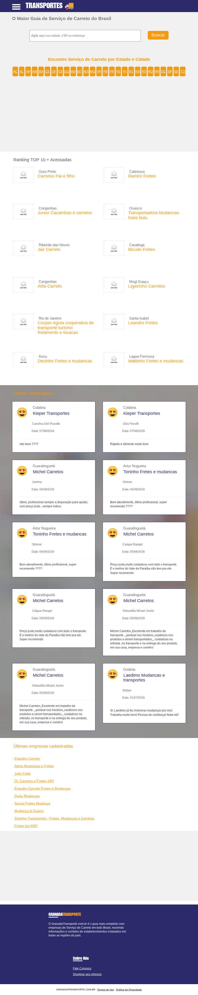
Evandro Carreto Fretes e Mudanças (42, 788)
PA (99, 71)
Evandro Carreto (27, 758)
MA (73, 71)
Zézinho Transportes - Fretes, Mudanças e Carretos (54, 818)
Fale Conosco (82, 968)
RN (137, 71)
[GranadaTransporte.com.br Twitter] (52, 939)
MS (86, 71)
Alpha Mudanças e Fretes (34, 766)
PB (105, 71)
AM (34, 71)
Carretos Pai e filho (56, 176)
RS (144, 71)
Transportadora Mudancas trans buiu (153, 215)
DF (54, 71)
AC (15, 71)
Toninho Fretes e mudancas (150, 471)
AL (22, 71)
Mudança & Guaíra (28, 811)
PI (124, 71)
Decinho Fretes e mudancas (65, 361)
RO (150, 71)
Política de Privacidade (129, 989)
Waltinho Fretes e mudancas (155, 361)
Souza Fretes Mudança (32, 803)
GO (67, 71)
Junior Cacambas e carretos (65, 212)
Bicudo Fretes (141, 249)
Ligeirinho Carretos (146, 286)
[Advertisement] (102, 115)
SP (170, 71)
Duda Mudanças (27, 796)
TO (182, 71)
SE (176, 71)
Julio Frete (22, 773)
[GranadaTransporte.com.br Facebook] (49, 939)
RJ (131, 71)
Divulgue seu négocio (87, 974)
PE (118, 71)
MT (79, 71)
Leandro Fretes (143, 322)
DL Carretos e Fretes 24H (34, 781)
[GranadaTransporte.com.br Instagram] (54, 939)
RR (157, 71)
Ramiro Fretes (142, 176)
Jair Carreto (49, 249)
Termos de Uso (105, 989)
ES (60, 71)
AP (28, 71)
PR (112, 71)
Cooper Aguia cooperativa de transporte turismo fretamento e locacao (66, 327)
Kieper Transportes (51, 413)
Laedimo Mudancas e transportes (144, 677)
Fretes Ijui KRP (25, 826)
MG (92, 71)
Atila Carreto (50, 286)
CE (47, 71)
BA (41, 71)
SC (163, 71)
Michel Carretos (48, 471)
